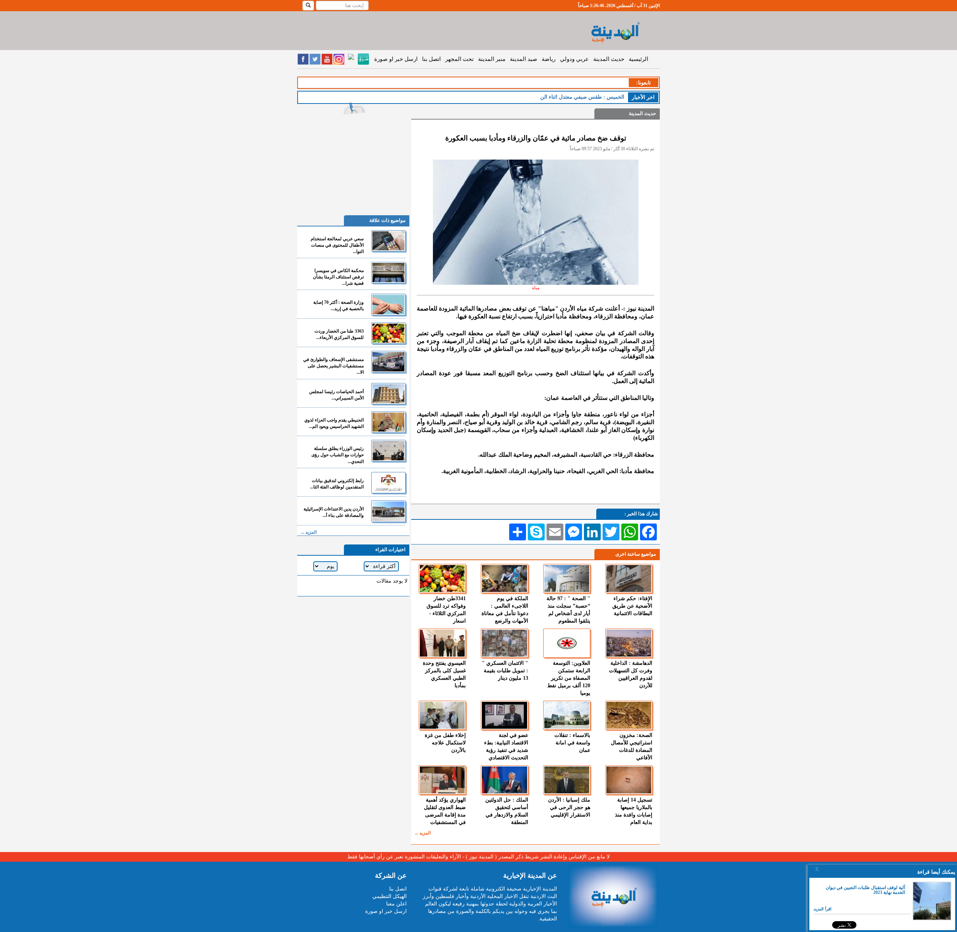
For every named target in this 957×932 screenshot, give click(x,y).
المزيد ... (423, 833)
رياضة (549, 59)
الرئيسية (638, 59)
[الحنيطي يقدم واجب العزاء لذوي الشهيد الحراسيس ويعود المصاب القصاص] (388, 422)
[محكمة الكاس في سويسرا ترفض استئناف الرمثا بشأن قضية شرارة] (388, 272)
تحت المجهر (459, 59)
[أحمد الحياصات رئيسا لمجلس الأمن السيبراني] (388, 393)
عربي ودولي (574, 59)
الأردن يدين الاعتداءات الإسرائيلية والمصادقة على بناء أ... (334, 512)
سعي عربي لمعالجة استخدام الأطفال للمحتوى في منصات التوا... (337, 245)
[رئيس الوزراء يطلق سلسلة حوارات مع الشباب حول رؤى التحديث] (388, 450)
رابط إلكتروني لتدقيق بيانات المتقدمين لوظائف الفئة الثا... (337, 484)
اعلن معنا (396, 904)
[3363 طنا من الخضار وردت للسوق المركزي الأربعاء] (388, 333)
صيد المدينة (523, 59)
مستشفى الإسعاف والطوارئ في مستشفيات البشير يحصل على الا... (333, 366)
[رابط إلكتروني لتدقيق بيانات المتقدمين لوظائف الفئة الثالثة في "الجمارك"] (388, 482)
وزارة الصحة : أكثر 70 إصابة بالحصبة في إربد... (338, 305)
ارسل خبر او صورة (396, 59)
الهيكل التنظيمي (389, 896)
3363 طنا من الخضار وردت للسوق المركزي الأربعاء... (339, 334)
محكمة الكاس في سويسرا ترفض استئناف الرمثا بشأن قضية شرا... (338, 277)
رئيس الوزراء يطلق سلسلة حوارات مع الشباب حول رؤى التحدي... (337, 455)
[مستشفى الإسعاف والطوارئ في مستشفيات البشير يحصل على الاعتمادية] (388, 361)
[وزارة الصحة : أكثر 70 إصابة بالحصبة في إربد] (388, 304)
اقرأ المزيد (822, 909)
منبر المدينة (491, 59)
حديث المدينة (608, 59)
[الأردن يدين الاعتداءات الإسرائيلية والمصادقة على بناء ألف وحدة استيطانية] (388, 511)
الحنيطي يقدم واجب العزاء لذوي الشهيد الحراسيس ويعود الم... (334, 423)
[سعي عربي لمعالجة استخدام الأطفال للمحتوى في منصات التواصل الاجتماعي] (388, 240)
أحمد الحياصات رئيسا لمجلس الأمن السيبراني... (336, 395)
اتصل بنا (431, 59)
